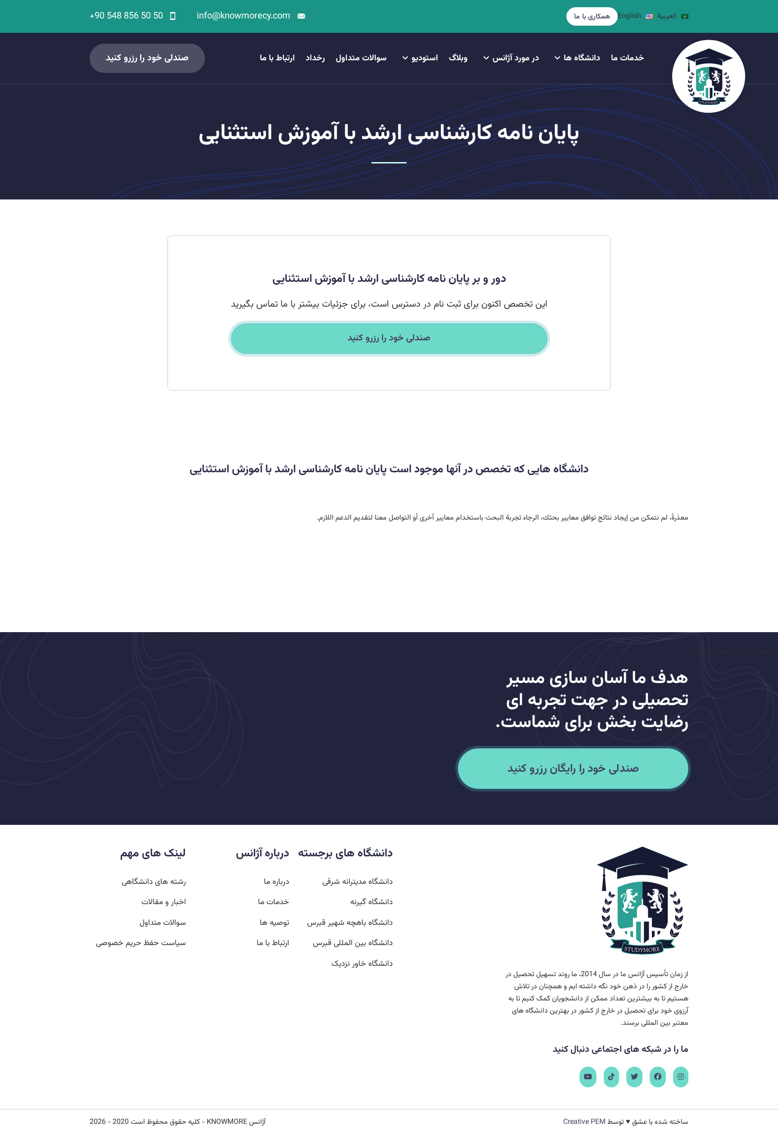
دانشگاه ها (582, 58)
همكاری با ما (592, 17)
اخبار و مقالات (163, 902)
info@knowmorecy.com (243, 16)
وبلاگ (458, 58)
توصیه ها (274, 923)
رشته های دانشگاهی (154, 882)
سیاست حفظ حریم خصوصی (141, 943)
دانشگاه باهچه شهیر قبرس (350, 923)
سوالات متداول (361, 58)
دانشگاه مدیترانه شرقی (357, 882)
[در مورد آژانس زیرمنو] (486, 58)
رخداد (315, 58)
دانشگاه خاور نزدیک (362, 964)
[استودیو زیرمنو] (405, 58)
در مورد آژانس (516, 58)
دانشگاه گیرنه (371, 902)
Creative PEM (584, 1122)
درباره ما (276, 882)
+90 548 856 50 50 (126, 16)
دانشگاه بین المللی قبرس (353, 943)
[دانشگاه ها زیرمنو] (557, 58)
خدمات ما (627, 58)
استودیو (425, 58)
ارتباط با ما (277, 58)
